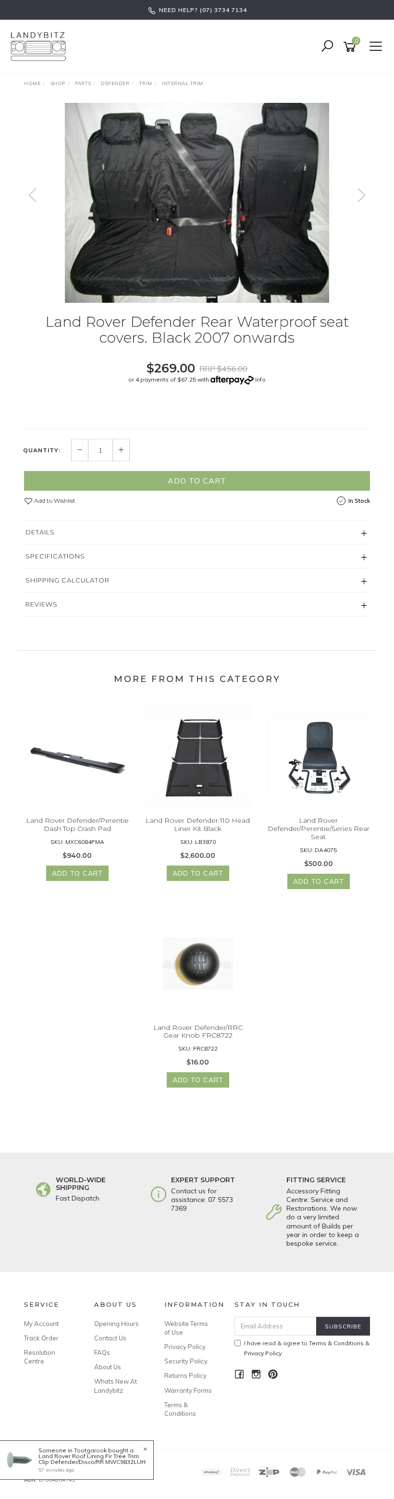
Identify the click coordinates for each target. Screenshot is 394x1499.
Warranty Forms (188, 1390)
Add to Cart (197, 480)
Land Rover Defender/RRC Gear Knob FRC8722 (198, 1031)
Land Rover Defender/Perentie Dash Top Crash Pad (77, 824)
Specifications (55, 556)
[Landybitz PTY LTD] (40, 46)
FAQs (102, 1352)
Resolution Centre (39, 1357)
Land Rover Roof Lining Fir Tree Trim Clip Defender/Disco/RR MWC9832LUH (92, 1458)
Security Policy (186, 1361)
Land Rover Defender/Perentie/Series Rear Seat (318, 828)
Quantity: (42, 450)
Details (40, 532)
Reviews (41, 604)
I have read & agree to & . (306, 1348)
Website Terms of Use (186, 1328)
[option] (197, 203)
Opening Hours (116, 1323)
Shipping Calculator (67, 580)
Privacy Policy (185, 1346)
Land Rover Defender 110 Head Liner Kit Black (198, 824)
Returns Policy (185, 1375)
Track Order (41, 1338)
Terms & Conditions (180, 1409)
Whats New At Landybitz (115, 1385)
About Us (107, 1367)
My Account (41, 1323)
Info (260, 379)
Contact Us (110, 1338)
